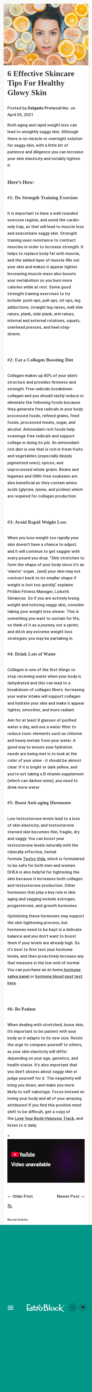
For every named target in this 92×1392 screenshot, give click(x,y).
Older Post (23, 1196)
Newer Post (68, 1196)
